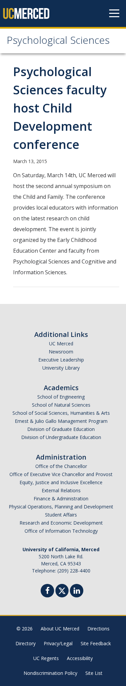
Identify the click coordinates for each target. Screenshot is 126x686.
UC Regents (46, 658)
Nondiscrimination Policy (50, 673)
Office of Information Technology (61, 531)
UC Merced (61, 343)
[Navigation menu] (114, 13)
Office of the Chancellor (61, 466)
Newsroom (61, 351)
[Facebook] (47, 591)
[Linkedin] (76, 591)
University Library (61, 368)
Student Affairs (61, 514)
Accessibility (80, 658)
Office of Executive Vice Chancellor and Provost (61, 474)
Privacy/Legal (58, 643)
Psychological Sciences (58, 41)
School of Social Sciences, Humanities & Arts (61, 413)
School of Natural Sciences (61, 405)
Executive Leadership (61, 359)
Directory (25, 643)
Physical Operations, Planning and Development (61, 506)
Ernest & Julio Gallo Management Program (61, 421)
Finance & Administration (61, 498)
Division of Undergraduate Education (61, 437)
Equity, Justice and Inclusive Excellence (60, 482)
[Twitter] (62, 590)
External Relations (61, 490)
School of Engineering (61, 397)
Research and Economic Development (61, 523)
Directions (98, 628)
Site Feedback (96, 643)
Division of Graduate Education (61, 429)
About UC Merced (60, 628)
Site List (93, 673)
